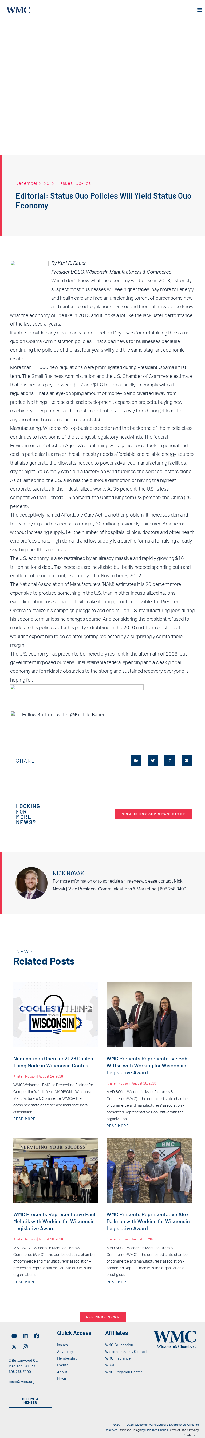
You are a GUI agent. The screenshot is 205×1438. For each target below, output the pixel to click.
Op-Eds (83, 183)
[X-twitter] (14, 1346)
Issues (66, 183)
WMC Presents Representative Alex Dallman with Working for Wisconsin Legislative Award (148, 1221)
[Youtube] (14, 1336)
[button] (136, 760)
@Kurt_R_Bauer (87, 715)
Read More (24, 1119)
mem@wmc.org (21, 1381)
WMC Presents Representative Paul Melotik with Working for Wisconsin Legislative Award (54, 1221)
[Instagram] (25, 1346)
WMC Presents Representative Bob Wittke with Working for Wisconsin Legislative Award (147, 1065)
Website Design (130, 1430)
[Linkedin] (25, 1336)
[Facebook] (36, 1336)
